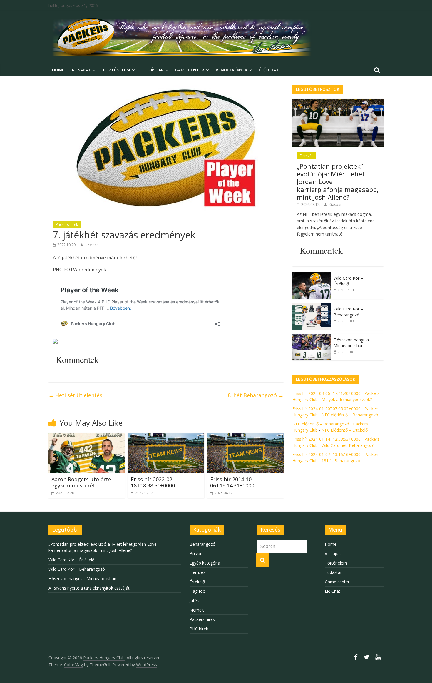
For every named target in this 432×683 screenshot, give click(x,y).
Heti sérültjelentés (75, 395)
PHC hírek (199, 629)
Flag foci (198, 591)
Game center (189, 70)
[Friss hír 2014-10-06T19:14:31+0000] (245, 436)
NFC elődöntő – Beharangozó (350, 415)
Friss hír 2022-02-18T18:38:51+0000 (153, 482)
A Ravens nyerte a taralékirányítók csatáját (89, 588)
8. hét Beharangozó (256, 395)
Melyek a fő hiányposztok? (347, 399)
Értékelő (197, 582)
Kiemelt (197, 610)
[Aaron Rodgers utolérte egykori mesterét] (86, 436)
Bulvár (196, 553)
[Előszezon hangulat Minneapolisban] (311, 337)
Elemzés (306, 155)
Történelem (116, 70)
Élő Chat (269, 70)
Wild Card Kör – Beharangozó (348, 312)
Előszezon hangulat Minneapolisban (352, 342)
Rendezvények (231, 70)
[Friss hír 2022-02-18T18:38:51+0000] (166, 436)
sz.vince (92, 244)
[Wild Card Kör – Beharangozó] (311, 306)
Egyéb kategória (205, 563)
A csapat (81, 70)
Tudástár (153, 70)
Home (58, 70)
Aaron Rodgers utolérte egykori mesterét (81, 482)
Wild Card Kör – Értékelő (348, 281)
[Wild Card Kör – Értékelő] (311, 275)
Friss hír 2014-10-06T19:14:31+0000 (232, 482)
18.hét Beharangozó (341, 460)
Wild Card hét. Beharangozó (348, 445)
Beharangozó (202, 544)
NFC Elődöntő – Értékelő (345, 430)
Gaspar (335, 204)
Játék (194, 600)
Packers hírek (67, 224)
